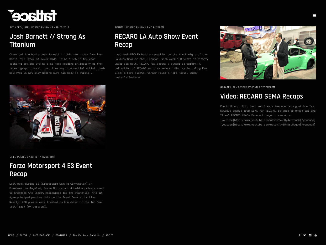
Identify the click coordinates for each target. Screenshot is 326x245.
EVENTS (119, 27)
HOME (11, 235)
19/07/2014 (62, 27)
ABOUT (109, 235)
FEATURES (61, 235)
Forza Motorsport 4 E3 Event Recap (51, 170)
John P (49, 27)
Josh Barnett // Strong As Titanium (47, 40)
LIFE (26, 27)
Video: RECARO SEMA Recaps (261, 96)
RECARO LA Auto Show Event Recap (156, 40)
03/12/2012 (157, 27)
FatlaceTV (16, 27)
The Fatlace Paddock (86, 235)
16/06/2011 (48, 157)
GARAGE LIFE (227, 87)
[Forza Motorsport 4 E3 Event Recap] (57, 117)
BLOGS (23, 235)
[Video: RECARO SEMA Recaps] (268, 52)
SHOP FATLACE (41, 235)
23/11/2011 (269, 87)
